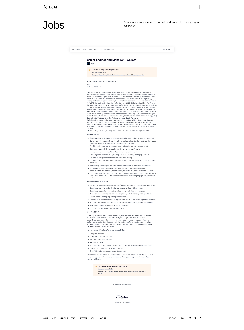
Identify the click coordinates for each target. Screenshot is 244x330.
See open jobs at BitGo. (99, 72)
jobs (76, 49)
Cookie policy (126, 302)
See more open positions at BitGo (122, 284)
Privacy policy (117, 302)
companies (90, 49)
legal (183, 318)
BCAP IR (102, 318)
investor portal (87, 318)
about (45, 318)
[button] (199, 7)
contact (173, 318)
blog (54, 318)
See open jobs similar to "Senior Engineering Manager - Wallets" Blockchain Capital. (118, 75)
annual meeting (67, 318)
